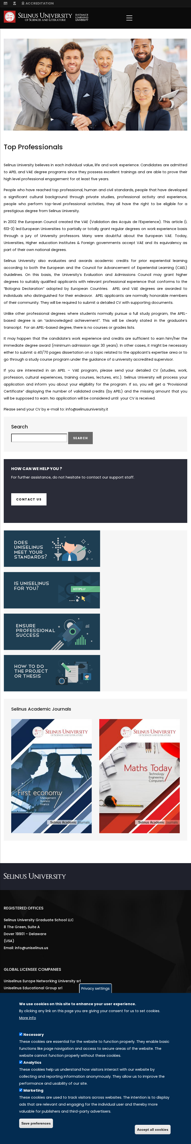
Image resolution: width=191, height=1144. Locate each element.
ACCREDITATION (39, 3)
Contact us (29, 499)
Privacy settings (95, 988)
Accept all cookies (152, 1130)
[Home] (46, 16)
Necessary (33, 1034)
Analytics (32, 1062)
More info (27, 1017)
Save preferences (36, 1123)
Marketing (33, 1090)
